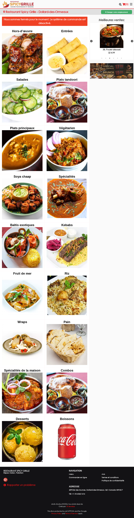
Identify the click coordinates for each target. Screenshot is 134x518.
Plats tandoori (66, 79)
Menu (71, 474)
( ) (127, 4)
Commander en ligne (78, 477)
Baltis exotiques (22, 225)
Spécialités (67, 176)
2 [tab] (105, 58)
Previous (91, 41)
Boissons (67, 419)
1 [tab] (101, 58)
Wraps (22, 322)
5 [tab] (117, 58)
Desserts (22, 419)
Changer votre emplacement (117, 12)
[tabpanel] (112, 41)
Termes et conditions (110, 477)
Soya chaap (22, 176)
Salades (22, 79)
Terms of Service (71, 513)
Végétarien (67, 128)
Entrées (67, 31)
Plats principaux (22, 128)
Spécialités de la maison (22, 370)
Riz (67, 273)
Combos (67, 370)
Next (132, 41)
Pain (67, 322)
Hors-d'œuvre (22, 31)
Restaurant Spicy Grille (17, 470)
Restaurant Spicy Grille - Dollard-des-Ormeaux (36, 11)
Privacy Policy (56, 513)
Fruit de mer (22, 273)
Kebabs (67, 225)
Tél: (77, 494)
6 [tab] (121, 58)
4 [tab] (113, 58)
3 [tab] (109, 58)
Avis (103, 474)
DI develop (70, 506)
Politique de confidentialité (113, 481)
